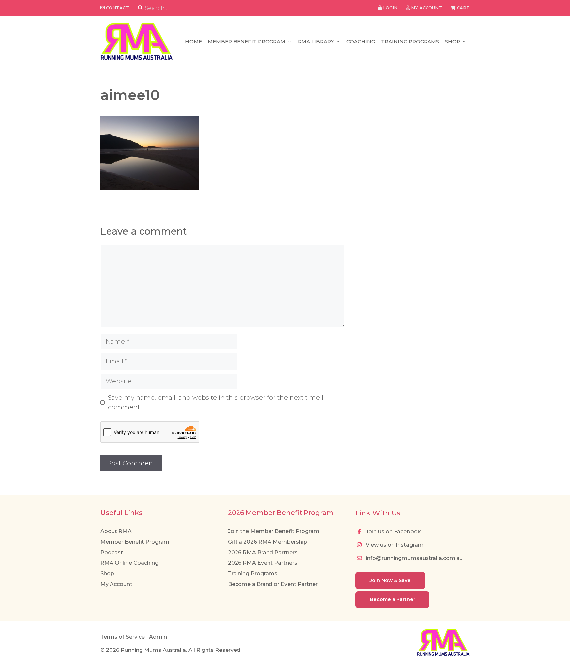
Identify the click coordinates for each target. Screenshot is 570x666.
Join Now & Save (390, 580)
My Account (116, 584)
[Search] (140, 8)
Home (193, 41)
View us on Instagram (394, 545)
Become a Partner (392, 599)
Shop (452, 41)
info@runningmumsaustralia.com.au (413, 558)
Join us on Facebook (392, 532)
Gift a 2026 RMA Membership (267, 542)
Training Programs (410, 41)
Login (389, 7)
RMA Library (316, 41)
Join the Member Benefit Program (273, 531)
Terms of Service (122, 637)
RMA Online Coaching (129, 563)
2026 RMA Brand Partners (263, 552)
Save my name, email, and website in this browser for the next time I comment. (215, 402)
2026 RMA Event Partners (262, 563)
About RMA (116, 531)
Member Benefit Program (246, 41)
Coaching (360, 41)
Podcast (111, 552)
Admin (158, 637)
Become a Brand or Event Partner (273, 584)
